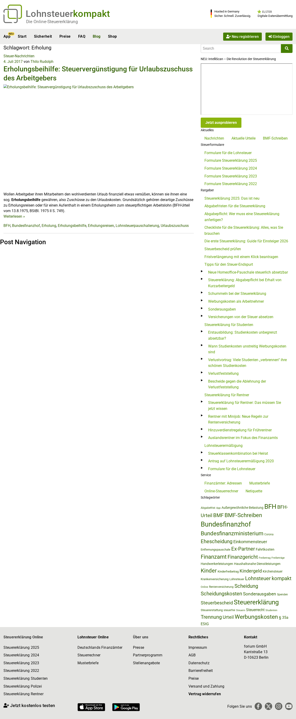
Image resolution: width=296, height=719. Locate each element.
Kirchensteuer (273, 571)
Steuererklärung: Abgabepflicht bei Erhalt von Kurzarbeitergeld (244, 283)
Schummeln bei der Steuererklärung (237, 293)
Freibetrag (265, 557)
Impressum (197, 647)
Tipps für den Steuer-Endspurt (228, 264)
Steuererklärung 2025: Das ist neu (231, 198)
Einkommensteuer (250, 541)
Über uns (140, 637)
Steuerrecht (255, 610)
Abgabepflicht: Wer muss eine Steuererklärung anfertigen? (241, 217)
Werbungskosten (256, 616)
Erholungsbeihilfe (72, 225)
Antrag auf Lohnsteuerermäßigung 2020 (241, 461)
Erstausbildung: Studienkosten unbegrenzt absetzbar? (242, 335)
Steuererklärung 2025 (21, 647)
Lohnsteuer (236, 579)
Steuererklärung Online (23, 637)
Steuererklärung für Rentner (226, 395)
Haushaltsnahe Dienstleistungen (257, 564)
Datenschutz (199, 663)
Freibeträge (278, 557)
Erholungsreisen (101, 225)
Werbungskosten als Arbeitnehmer (236, 301)
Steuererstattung (212, 610)
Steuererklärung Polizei (22, 686)
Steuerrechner (88, 655)
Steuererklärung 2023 (21, 663)
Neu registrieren (245, 36)
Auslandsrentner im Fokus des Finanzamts (243, 438)
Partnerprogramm (147, 655)
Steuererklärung (256, 602)
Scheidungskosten (221, 594)
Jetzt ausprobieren (221, 122)
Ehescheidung (216, 541)
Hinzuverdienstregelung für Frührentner (240, 430)
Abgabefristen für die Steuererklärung (234, 206)
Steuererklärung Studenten (25, 678)
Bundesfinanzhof (26, 225)
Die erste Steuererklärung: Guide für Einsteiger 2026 (246, 241)
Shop (112, 36)
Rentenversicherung (221, 586)
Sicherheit (43, 36)
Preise (65, 36)
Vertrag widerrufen (204, 694)
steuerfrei (229, 610)
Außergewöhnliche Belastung (242, 508)
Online (204, 586)
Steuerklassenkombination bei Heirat (238, 453)
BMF (218, 515)
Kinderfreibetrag (228, 571)
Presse (138, 647)
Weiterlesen (14, 216)
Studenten (271, 610)
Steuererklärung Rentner (23, 694)
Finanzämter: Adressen (223, 483)
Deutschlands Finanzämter (99, 647)
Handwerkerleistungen (217, 564)
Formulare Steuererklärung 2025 (230, 160)
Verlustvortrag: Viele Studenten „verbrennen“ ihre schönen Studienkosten (247, 363)
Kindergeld (251, 571)
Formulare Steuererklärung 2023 (230, 176)
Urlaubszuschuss (175, 225)
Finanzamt (214, 557)
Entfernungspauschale (215, 549)
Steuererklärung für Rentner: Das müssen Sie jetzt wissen (244, 405)
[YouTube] (289, 706)
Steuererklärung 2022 (21, 670)
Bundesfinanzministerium (232, 533)
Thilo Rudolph (42, 61)
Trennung (211, 617)
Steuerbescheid (217, 603)
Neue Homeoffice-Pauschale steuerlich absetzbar (248, 272)
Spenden (282, 594)
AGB (192, 655)
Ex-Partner (243, 549)
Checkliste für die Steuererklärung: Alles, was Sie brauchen (243, 230)
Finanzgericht (243, 557)
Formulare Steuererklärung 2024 (230, 168)
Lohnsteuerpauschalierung (137, 225)
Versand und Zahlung (206, 686)
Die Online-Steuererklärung (52, 21)
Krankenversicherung (214, 579)
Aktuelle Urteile (243, 138)
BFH (6, 225)
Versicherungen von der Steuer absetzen (240, 317)
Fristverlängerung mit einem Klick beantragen (241, 257)
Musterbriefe (259, 483)
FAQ (81, 36)
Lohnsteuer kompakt (268, 578)
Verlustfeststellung (223, 373)
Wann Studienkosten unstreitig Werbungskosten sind (247, 349)
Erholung (49, 225)
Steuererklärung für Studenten (228, 325)
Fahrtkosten (265, 549)
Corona (269, 534)
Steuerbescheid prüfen (222, 249)
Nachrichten (214, 138)
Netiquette (254, 491)
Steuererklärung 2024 (21, 655)
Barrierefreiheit (200, 670)
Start (22, 36)
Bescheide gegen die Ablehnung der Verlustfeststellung (237, 384)
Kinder (209, 570)
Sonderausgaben (222, 309)
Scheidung (246, 586)
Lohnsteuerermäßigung (223, 445)
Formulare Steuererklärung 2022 (230, 184)
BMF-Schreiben (275, 138)
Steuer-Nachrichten (18, 56)
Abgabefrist (208, 507)
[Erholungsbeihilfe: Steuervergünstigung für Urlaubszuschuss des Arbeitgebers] (98, 137)
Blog (97, 36)
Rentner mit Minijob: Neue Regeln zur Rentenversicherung (238, 419)
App (6, 36)
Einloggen (281, 36)
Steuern (240, 610)
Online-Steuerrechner (221, 491)
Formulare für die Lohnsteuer (228, 153)
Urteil (228, 617)
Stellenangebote (146, 663)
